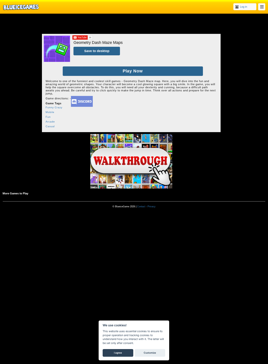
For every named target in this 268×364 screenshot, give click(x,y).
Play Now (133, 71)
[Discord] (82, 105)
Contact (141, 206)
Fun (48, 116)
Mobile (50, 112)
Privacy (151, 206)
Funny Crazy (54, 107)
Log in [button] (243, 6)
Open (261, 6)
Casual (50, 126)
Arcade (50, 121)
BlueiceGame (21, 7)
